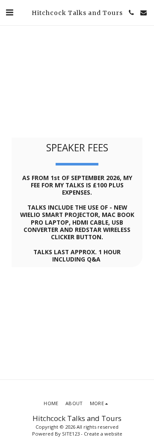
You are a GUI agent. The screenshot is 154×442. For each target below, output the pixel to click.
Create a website (103, 433)
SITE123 (71, 433)
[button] (9, 12)
